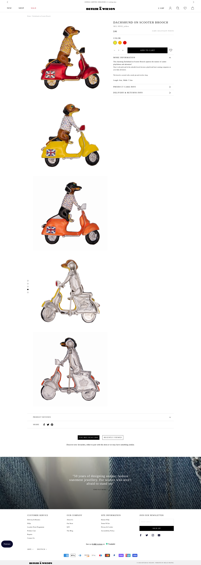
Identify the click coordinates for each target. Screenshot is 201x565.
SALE (33, 8)
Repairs (29, 534)
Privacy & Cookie (107, 527)
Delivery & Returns (33, 520)
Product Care (31, 531)
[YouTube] (159, 535)
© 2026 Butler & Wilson (145, 562)
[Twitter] (48, 424)
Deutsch (41, 549)
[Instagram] (153, 535)
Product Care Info (124, 87)
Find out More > (100, 490)
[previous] (8, 2)
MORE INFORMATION (124, 58)
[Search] (177, 8)
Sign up (157, 528)
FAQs (29, 523)
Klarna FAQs (105, 520)
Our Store (70, 523)
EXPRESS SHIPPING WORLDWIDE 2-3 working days (100, 2)
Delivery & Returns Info (128, 93)
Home (29, 16)
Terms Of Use (105, 523)
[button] (170, 49)
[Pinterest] (52, 424)
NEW (9, 8)
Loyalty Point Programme (35, 527)
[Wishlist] (185, 8)
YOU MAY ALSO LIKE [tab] (88, 437)
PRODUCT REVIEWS (42, 417)
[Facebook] (44, 424)
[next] (193, 2)
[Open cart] (192, 8)
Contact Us (31, 538)
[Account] (170, 8)
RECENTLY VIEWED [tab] (113, 437)
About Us (70, 520)
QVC (68, 527)
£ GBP (161, 8)
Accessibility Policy (108, 531)
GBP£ (29, 549)
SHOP (21, 8)
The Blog (70, 531)
